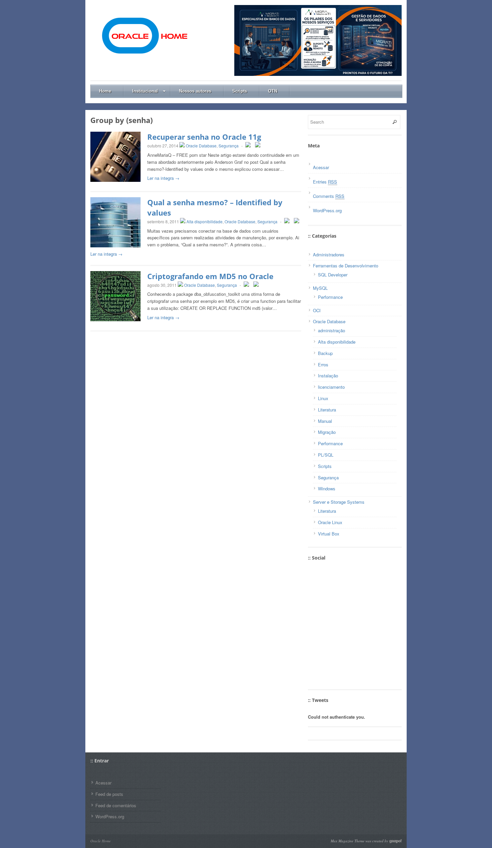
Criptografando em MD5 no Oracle (210, 276)
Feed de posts (109, 794)
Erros (323, 364)
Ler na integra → (163, 178)
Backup (325, 353)
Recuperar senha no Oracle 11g (204, 137)
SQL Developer (332, 274)
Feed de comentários (115, 805)
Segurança (229, 145)
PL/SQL (325, 455)
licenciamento (331, 387)
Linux (323, 398)
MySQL (320, 288)
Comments (328, 196)
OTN (272, 91)
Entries (325, 181)
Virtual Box (328, 533)
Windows (326, 488)
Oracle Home (100, 840)
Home (105, 91)
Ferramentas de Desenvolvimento (345, 265)
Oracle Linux (330, 522)
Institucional (145, 91)
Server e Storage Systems (338, 502)
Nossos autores (195, 91)
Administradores (328, 254)
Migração (327, 432)
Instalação (328, 375)
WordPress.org (327, 210)
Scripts (239, 91)
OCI (317, 310)
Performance (330, 297)
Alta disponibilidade (204, 221)
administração (331, 330)
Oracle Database (201, 145)
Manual (325, 421)
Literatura (327, 409)
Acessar (321, 167)
